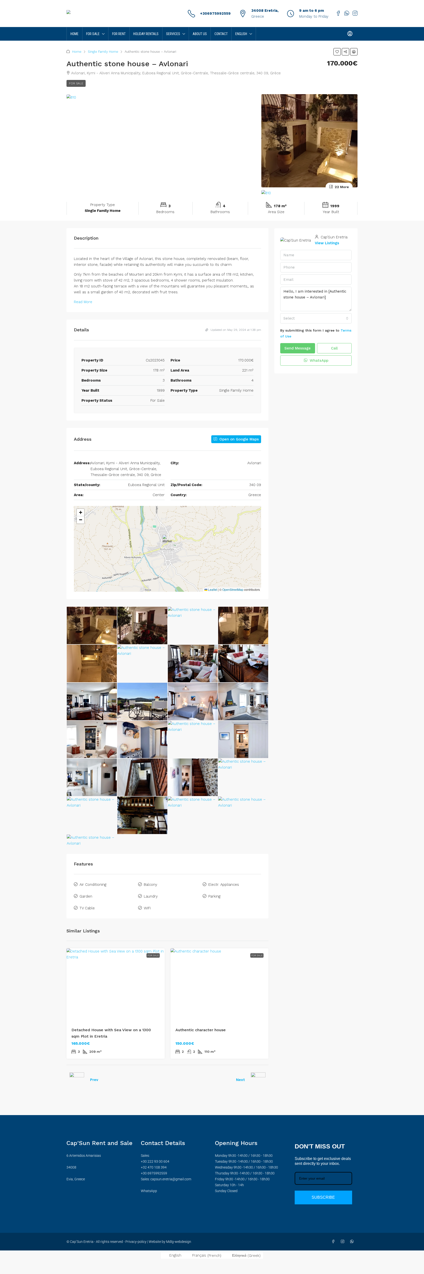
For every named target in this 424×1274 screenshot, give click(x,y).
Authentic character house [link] (200, 1030)
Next (240, 1080)
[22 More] (309, 193)
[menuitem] (350, 34)
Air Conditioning (93, 884)
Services (173, 34)
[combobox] (316, 318)
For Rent (119, 34)
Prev (94, 1080)
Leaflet (212, 589)
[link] (115, 985)
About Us (200, 34)
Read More (83, 302)
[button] (337, 51)
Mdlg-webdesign (178, 1242)
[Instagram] (343, 1242)
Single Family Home (103, 51)
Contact (221, 34)
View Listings (327, 243)
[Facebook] (334, 1242)
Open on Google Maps (238, 439)
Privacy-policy (135, 1242)
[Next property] (258, 1079)
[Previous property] (76, 1079)
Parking (214, 896)
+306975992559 (215, 13)
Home (74, 34)
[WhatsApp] (353, 1242)
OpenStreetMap (232, 589)
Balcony (150, 884)
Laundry (151, 896)
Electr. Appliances (223, 884)
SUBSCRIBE (323, 1197)
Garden (86, 896)
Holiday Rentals (146, 34)
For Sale (93, 34)
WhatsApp (318, 360)
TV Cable (87, 908)
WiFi (147, 908)
